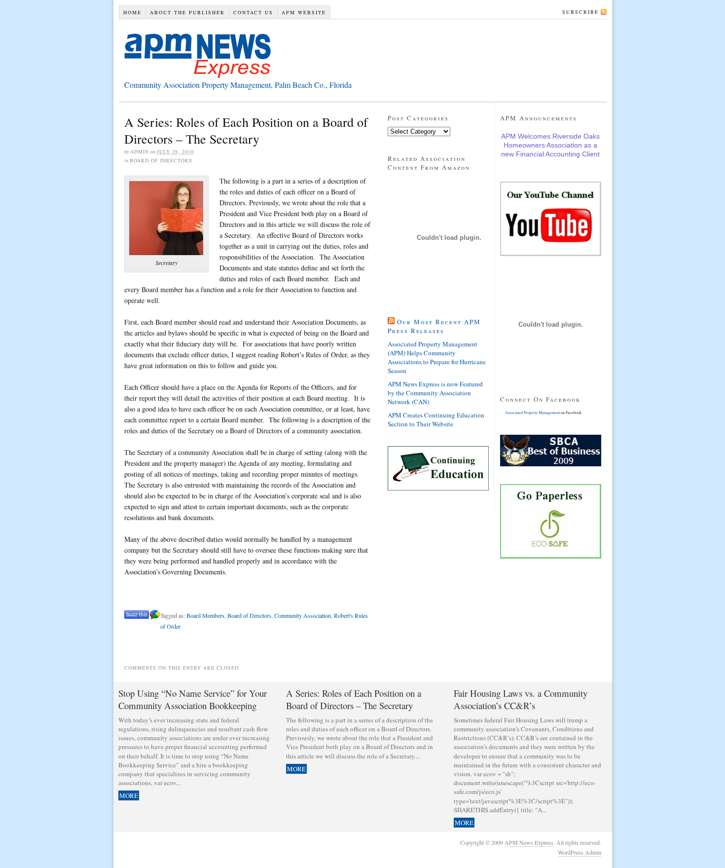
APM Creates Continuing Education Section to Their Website (436, 419)
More (128, 795)
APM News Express (198, 54)
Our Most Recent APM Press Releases (434, 326)
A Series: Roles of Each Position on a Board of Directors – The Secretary (353, 699)
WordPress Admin (579, 852)
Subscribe (580, 11)
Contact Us (253, 12)
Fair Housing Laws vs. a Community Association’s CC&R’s (520, 699)
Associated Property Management (532, 412)
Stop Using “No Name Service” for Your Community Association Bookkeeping (192, 699)
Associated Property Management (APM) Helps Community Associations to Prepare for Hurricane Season (437, 357)
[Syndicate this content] (391, 321)
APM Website (304, 12)
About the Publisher (187, 12)
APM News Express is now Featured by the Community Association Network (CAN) (435, 392)
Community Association (302, 615)
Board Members (205, 615)
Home (132, 12)
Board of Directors (161, 160)
